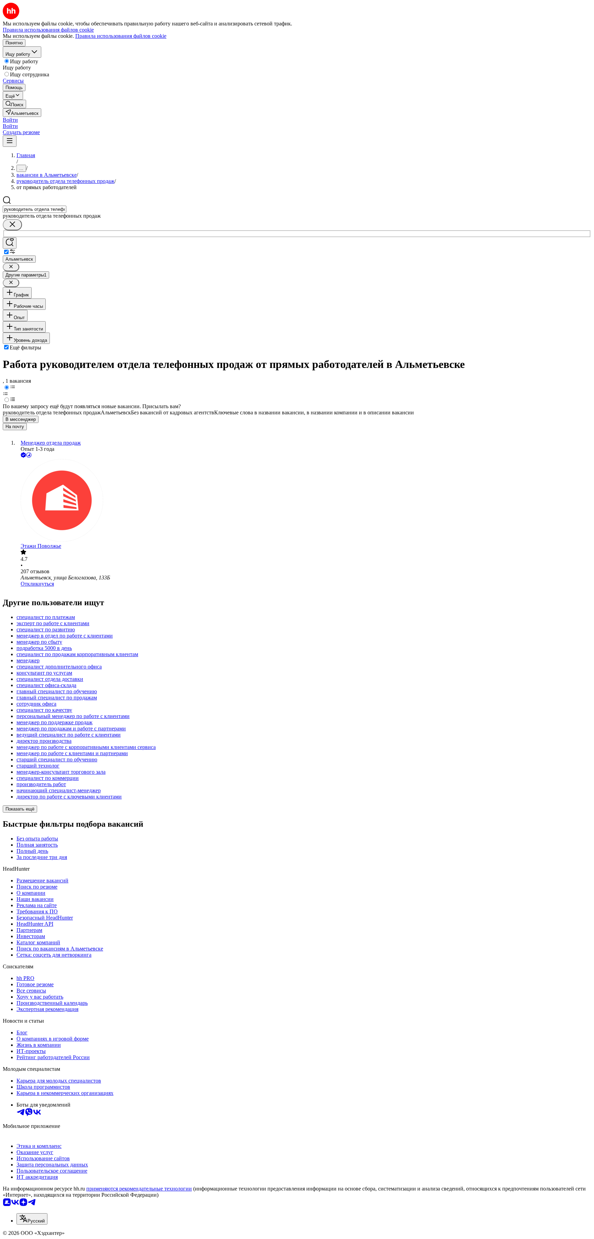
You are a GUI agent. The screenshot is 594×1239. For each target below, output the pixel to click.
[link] (14, 104)
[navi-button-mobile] (9, 141)
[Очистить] (12, 224)
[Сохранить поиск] (9, 243)
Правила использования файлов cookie (120, 36)
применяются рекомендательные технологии (139, 1189)
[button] (10, 120)
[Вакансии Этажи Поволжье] (304, 501)
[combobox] (34, 209)
